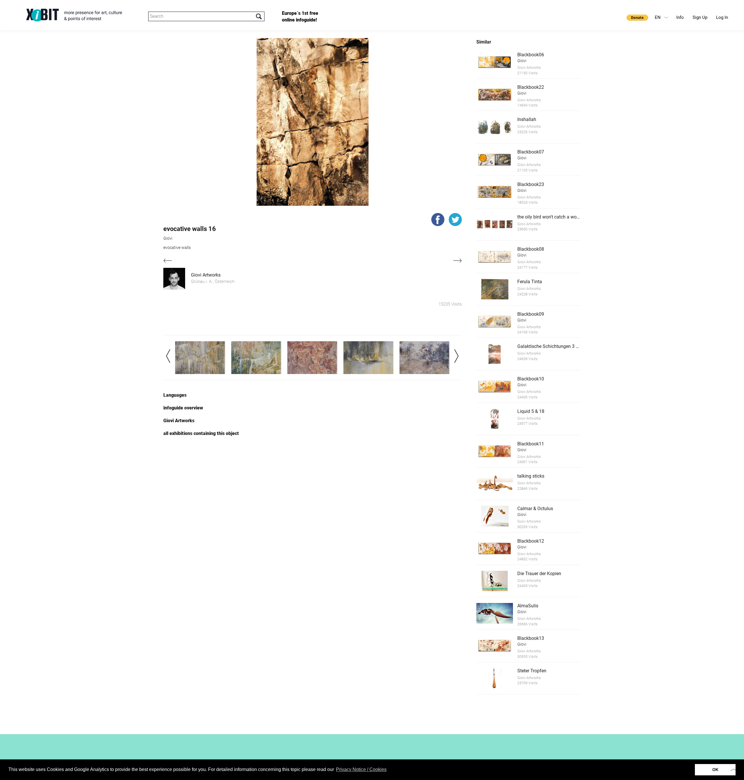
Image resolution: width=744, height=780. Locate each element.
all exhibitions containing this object (201, 433)
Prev (168, 356)
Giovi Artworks (206, 275)
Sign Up (700, 17)
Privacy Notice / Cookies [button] (361, 769)
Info (680, 17)
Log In (722, 17)
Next (456, 356)
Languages (175, 395)
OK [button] (715, 769)
